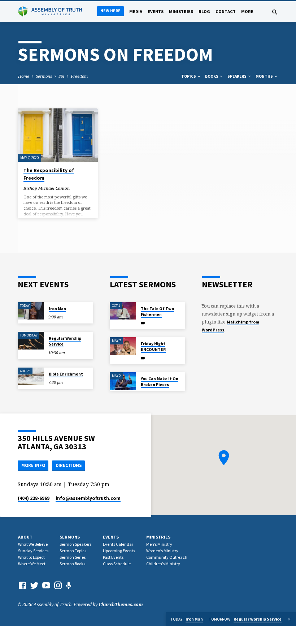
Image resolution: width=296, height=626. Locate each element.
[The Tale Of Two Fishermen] (123, 311)
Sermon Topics (73, 550)
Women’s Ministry (162, 550)
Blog (204, 11)
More (247, 11)
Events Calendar (118, 544)
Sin (61, 76)
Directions (69, 465)
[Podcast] (68, 585)
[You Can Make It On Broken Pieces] (123, 381)
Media (135, 11)
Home (23, 76)
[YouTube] (46, 585)
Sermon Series (73, 557)
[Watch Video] (142, 323)
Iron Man (57, 308)
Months (265, 76)
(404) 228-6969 (33, 498)
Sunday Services (33, 550)
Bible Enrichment (66, 374)
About (25, 537)
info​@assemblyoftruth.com (88, 498)
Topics (189, 76)
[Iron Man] (31, 311)
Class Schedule (117, 563)
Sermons (44, 76)
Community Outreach (166, 557)
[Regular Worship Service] (31, 341)
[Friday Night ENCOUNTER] (123, 346)
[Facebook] (22, 585)
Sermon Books (72, 563)
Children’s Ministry (163, 563)
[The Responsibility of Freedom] (58, 135)
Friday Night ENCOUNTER (153, 346)
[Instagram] (58, 585)
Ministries (181, 11)
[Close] (289, 619)
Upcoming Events (119, 550)
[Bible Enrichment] (31, 376)
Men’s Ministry (159, 544)
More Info (33, 465)
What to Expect (31, 557)
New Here (110, 10)
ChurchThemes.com (121, 604)
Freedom (79, 76)
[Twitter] (34, 585)
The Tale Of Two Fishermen (157, 311)
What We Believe (33, 544)
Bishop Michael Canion (46, 188)
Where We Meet (31, 563)
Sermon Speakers (75, 544)
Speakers (237, 76)
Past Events (113, 557)
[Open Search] (274, 12)
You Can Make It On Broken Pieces (159, 381)
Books (212, 76)
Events (156, 11)
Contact (226, 11)
